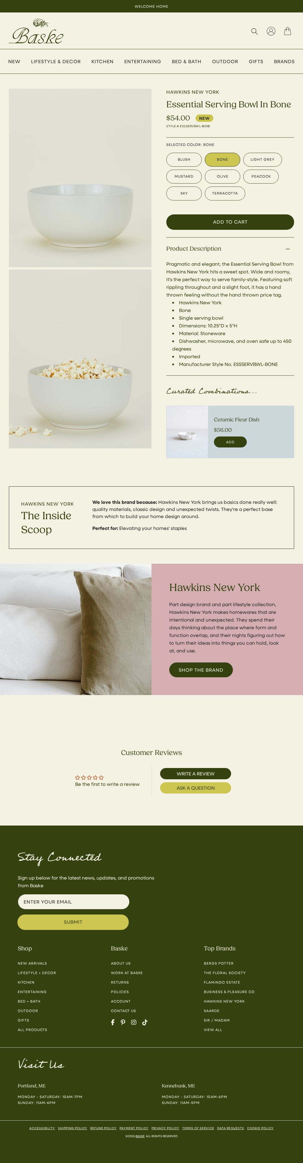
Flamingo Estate (222, 982)
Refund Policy (103, 1128)
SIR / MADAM (217, 1020)
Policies (120, 991)
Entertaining (32, 991)
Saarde (212, 1010)
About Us (121, 963)
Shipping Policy (72, 1128)
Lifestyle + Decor (37, 972)
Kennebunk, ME (178, 1086)
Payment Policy (134, 1128)
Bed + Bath (29, 1001)
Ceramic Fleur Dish (237, 420)
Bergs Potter (219, 963)
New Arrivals (32, 963)
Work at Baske (127, 972)
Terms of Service (198, 1128)
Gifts (23, 1020)
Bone (222, 159)
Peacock (261, 176)
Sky (184, 193)
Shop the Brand (201, 670)
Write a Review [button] (196, 773)
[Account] (271, 31)
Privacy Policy (165, 1128)
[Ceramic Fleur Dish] (187, 432)
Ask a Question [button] (196, 788)
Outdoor (28, 1010)
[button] (254, 31)
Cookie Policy (260, 1128)
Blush (184, 159)
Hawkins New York (47, 504)
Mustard (184, 176)
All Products (32, 1029)
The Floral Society (225, 972)
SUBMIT (73, 922)
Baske (140, 1136)
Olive (222, 176)
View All (213, 1029)
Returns (120, 982)
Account (121, 1001)
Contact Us (123, 1010)
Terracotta (225, 193)
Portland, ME (32, 1086)
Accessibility (42, 1128)
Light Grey (263, 159)
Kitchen (26, 982)
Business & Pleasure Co (229, 991)
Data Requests (230, 1128)
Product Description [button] (193, 248)
